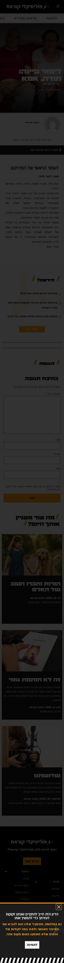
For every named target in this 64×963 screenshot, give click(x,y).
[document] (32, 481)
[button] (58, 906)
